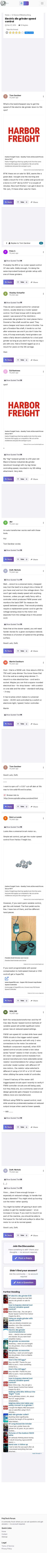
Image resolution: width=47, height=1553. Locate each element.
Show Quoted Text (13, 261)
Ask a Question (25, 1282)
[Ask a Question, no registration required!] (26, 3)
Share (35, 202)
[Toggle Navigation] (42, 3)
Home (7, 15)
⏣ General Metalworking (21, 15)
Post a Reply (25, 1258)
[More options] (43, 96)
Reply (9, 202)
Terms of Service (8, 1546)
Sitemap (4, 1537)
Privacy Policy (7, 1549)
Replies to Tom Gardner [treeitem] (26, 243)
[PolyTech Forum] (4, 3)
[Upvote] (18, 202)
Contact (4, 1534)
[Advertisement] (23, 63)
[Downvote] (26, 202)
